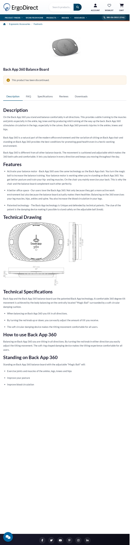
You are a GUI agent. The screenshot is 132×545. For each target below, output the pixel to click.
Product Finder (12, 18)
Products (51, 18)
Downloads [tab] (81, 96)
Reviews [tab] (63, 96)
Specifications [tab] (45, 96)
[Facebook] (42, 540)
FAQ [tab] (28, 96)
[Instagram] (78, 540)
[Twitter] (51, 540)
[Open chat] (8, 537)
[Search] (78, 7)
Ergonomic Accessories (19, 24)
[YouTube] (60, 540)
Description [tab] (12, 96)
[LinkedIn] (87, 540)
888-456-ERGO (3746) (115, 17)
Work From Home (34, 18)
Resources (79, 18)
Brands (65, 18)
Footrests (38, 24)
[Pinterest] (69, 540)
